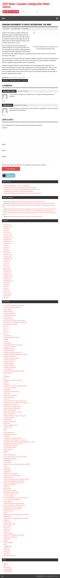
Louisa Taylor (7, 462)
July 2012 (6, 284)
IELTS (5, 430)
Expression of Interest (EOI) (11, 391)
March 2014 (7, 252)
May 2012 (6, 288)
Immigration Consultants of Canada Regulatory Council (19, 442)
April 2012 (7, 290)
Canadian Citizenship (9, 347)
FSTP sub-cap (7, 419)
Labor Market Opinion (10, 455)
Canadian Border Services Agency (13, 345)
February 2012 (8, 293)
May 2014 (6, 249)
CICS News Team (15, 28)
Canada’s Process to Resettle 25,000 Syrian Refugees (18, 191)
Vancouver (6, 548)
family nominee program (11, 395)
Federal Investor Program (11, 404)
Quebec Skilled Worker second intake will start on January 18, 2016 (22, 193)
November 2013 (8, 254)
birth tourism (7, 335)
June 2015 (6, 228)
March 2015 (7, 232)
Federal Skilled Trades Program (12, 406)
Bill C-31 (6, 328)
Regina (5, 512)
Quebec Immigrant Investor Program (14, 503)
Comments (8, 569)
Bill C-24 (6, 326)
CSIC (5, 378)
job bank (25, 80)
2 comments (25, 28)
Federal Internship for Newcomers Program (16, 402)
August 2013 (7, 260)
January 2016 (7, 224)
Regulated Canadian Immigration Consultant (16, 514)
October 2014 (7, 239)
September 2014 (8, 241)
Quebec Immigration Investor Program (14, 505)
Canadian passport (9, 363)
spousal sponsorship (9, 524)
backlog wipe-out (8, 319)
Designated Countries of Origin (12, 380)
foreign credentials (9, 417)
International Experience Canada (13, 443)
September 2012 (8, 280)
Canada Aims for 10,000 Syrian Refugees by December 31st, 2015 (22, 189)
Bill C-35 (6, 330)
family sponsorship (9, 397)
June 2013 (6, 264)
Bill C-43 (6, 333)
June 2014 (6, 247)
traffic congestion (9, 542)
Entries (7, 567)
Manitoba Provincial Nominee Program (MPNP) (17, 464)
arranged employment (10, 315)
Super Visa (7, 531)
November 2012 (8, 277)
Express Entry (7, 389)
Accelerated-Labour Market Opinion (14, 306)
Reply (3, 101)
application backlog (9, 313)
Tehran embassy (8, 533)
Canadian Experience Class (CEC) (13, 352)
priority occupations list (10, 494)
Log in (5, 566)
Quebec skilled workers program (13, 507)
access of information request (12, 307)
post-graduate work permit (11, 492)
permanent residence (9, 484)
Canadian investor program (11, 358)
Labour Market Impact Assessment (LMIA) (15, 457)
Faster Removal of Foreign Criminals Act (15, 401)
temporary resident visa (10, 537)
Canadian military (9, 361)
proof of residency (9, 496)
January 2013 (7, 273)
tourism (6, 540)
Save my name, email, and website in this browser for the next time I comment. (24, 165)
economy (6, 382)
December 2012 (8, 275)
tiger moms (7, 539)
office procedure (8, 477)
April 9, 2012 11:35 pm (23, 91)
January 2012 (7, 295)
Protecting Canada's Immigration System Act (16, 498)
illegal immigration (9, 432)
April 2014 (7, 251)
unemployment (13, 77)
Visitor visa (7, 550)
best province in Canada (10, 324)
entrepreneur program (10, 388)
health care (7, 423)
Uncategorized (8, 546)
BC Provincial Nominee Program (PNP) (14, 320)
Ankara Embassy (8, 311)
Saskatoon (6, 520)
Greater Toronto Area (10, 421)
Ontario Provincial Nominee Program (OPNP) (16, 479)
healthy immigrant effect (11, 425)
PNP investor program (10, 490)
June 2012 (6, 286)
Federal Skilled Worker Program (13, 412)
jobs (5, 453)
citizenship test (8, 373)
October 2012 (7, 279)
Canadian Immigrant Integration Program (15, 354)
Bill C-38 (6, 332)
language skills (8, 460)
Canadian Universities (10, 367)
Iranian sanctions (8, 449)
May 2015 (6, 230)
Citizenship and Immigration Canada (14, 371)
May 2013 (6, 266)
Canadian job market (9, 360)
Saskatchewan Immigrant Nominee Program (16, 518)
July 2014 (6, 245)
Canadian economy (9, 348)
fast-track (5, 80)
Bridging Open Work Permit (11, 337)
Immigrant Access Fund (10, 434)
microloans (7, 468)
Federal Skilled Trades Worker (12, 408)
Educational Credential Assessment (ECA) (15, 386)
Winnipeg (6, 552)
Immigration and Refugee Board (13, 438)
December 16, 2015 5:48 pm (20, 105)
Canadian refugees (9, 365)
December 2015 (8, 226)
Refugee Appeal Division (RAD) (12, 509)
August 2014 (7, 243)
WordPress (45, 576)
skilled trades (7, 522)
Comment (4, 127)
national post (7, 471)
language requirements (10, 458)
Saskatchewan (7, 516)
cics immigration (8, 369)
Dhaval (5, 212)
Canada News (7, 343)
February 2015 (8, 234)
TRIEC (5, 544)
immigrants (7, 436)
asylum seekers (8, 317)
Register (6, 564)
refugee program (8, 511)
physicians (6, 486)
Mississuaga (7, 470)
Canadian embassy (9, 350)
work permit (21, 77)
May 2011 (6, 297)
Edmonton (6, 384)
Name (4, 144)
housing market (8, 427)
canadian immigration (10, 356)
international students (10, 447)
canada (6, 341)
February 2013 (8, 271)
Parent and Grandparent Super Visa (13, 483)
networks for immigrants (11, 473)
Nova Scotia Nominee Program (12, 475)
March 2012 (7, 292)
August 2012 (7, 282)
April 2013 (7, 267)
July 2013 (6, 262)
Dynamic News (54, 576)
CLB (5, 374)
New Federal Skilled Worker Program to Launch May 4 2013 (28, 201)
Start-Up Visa (7, 525)
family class (7, 393)
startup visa (7, 527)
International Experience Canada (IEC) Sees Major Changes (20, 187)
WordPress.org (8, 571)
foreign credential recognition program (15, 416)
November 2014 (8, 238)
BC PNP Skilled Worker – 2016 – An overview (16, 186)
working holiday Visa (9, 555)
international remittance (10, 445)
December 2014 (8, 236)
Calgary (6, 339)
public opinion (8, 501)
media (5, 466)
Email (4, 150)
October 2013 (7, 256)
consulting (7, 376)
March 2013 (7, 269)
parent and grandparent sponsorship (14, 481)
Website (4, 156)
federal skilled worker (15, 80)
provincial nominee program (12, 499)
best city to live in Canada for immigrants (15, 322)
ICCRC (5, 429)
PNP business (7, 488)
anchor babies (7, 309)
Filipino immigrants (9, 414)
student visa (7, 529)
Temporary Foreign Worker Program (14, 535)
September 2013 (8, 258)
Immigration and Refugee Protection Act (15, 440)
